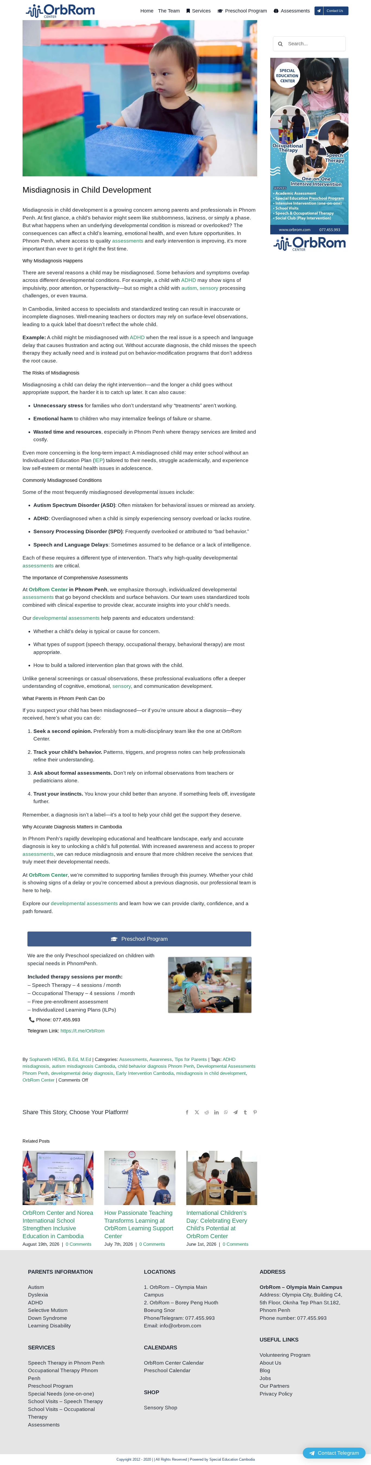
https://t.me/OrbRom (83, 1031)
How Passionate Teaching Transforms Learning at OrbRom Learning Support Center (140, 1178)
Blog (265, 1370)
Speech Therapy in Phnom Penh (66, 1363)
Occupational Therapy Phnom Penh (63, 1374)
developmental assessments (66, 618)
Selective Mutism (48, 1310)
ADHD (188, 280)
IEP (99, 460)
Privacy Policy (276, 1394)
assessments (127, 241)
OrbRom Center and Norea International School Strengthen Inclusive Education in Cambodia (58, 1178)
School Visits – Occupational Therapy (61, 1413)
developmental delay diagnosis (82, 1073)
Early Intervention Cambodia (145, 1073)
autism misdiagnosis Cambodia (83, 1066)
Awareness (160, 1059)
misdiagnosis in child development (211, 1073)
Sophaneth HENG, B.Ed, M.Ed (60, 1059)
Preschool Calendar (167, 1370)
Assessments (133, 1059)
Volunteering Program (285, 1355)
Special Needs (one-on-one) (61, 1394)
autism (189, 288)
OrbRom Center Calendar (174, 1363)
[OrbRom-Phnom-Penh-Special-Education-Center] (61, 5)
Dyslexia (38, 1295)
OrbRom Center (48, 589)
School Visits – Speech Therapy (65, 1401)
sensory (209, 288)
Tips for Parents (191, 1059)
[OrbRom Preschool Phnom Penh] (209, 960)
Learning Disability (49, 1326)
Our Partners (275, 1386)
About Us (270, 1363)
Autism (36, 1287)
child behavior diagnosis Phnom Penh (156, 1066)
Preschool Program (50, 1386)
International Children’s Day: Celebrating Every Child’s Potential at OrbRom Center (222, 1178)
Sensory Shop (160, 1407)
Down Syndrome (47, 1318)
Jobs (265, 1378)
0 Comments (79, 1244)
